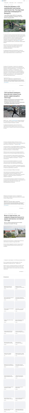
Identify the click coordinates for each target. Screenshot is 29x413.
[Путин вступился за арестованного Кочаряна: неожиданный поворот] (20, 340)
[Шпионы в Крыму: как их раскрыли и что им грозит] (9, 306)
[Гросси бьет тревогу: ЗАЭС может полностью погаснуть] (9, 407)
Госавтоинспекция (15, 120)
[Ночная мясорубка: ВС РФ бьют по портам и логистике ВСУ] (20, 396)
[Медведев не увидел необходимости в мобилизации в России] (20, 284)
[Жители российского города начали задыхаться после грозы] (9, 340)
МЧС (18, 40)
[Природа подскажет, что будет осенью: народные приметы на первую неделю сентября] (20, 351)
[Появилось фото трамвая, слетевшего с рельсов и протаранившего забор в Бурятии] (9, 351)
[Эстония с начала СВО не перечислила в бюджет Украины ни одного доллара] (20, 329)
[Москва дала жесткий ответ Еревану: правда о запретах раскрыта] (9, 284)
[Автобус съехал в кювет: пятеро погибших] (9, 317)
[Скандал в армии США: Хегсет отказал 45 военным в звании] (9, 329)
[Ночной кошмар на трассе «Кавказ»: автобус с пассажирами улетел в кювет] (9, 396)
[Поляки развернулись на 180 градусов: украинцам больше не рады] (9, 373)
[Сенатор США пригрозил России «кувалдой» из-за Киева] (9, 384)
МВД (19, 144)
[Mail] (2, 1)
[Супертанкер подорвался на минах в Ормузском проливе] (20, 407)
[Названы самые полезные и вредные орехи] (20, 384)
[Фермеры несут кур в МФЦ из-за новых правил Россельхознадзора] (9, 362)
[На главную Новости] (4, 1)
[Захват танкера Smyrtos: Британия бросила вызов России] (9, 295)
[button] (14, 26)
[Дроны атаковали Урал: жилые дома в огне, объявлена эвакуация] (20, 317)
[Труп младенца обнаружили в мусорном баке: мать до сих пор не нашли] (20, 295)
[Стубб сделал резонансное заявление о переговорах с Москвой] (20, 373)
